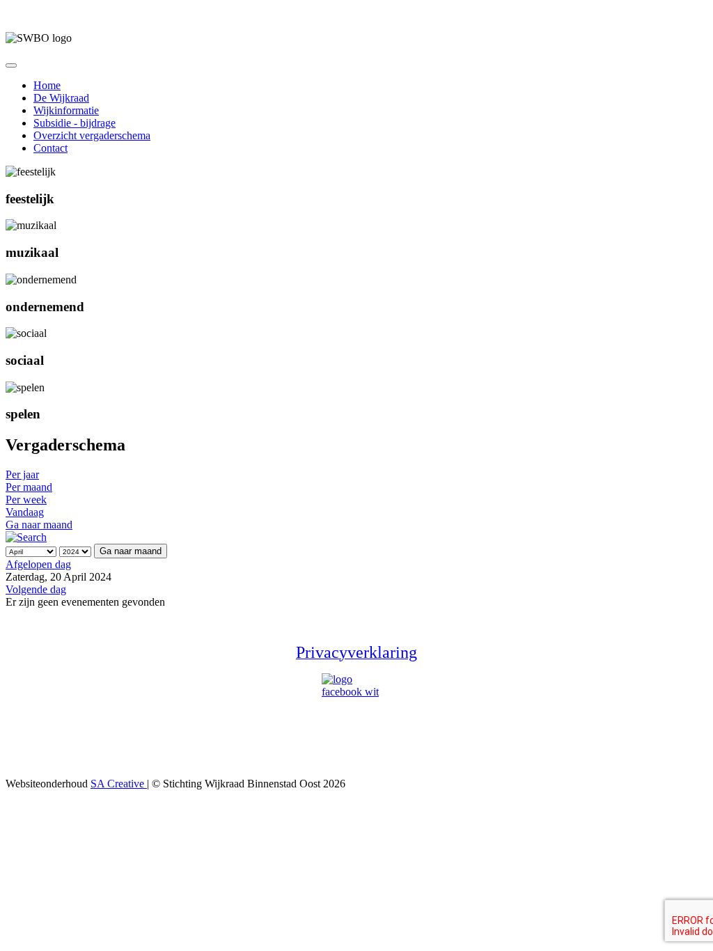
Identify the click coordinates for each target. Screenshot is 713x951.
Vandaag (25, 512)
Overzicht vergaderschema (91, 135)
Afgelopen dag (38, 564)
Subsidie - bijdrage (74, 123)
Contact (50, 148)
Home (47, 85)
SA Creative (119, 783)
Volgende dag (36, 589)
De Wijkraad (61, 98)
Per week (26, 499)
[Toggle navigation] (11, 65)
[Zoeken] (26, 537)
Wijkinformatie (66, 110)
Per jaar (22, 474)
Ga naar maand (39, 524)
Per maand (29, 487)
